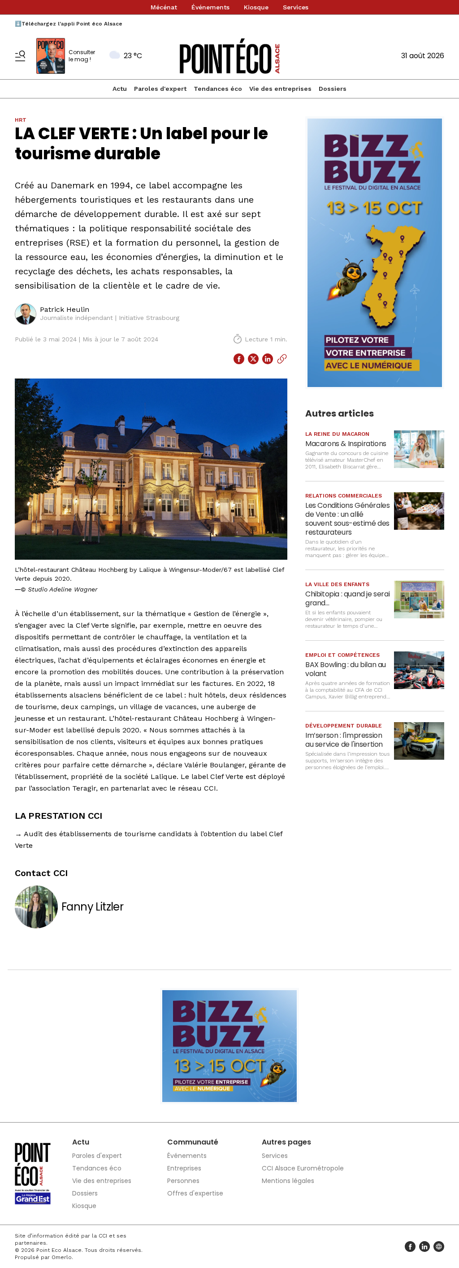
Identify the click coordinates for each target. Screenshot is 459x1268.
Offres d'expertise (195, 1193)
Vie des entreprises (280, 88)
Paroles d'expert (160, 88)
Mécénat (164, 7)
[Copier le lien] (282, 358)
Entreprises (184, 1168)
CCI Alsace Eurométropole (303, 1168)
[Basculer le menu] (20, 56)
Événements (210, 7)
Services (295, 7)
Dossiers (332, 88)
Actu (120, 88)
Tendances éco (218, 88)
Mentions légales (288, 1180)
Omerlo (62, 1257)
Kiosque (256, 7)
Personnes (183, 1180)
